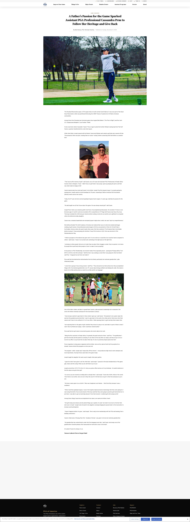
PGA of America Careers (119, 516)
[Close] (187, 519)
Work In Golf (116, 510)
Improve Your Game (59, 4)
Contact (98, 508)
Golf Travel (100, 1)
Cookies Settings (134, 519)
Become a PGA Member (118, 508)
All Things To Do (84, 513)
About (145, 4)
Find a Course (83, 510)
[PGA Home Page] (45, 4)
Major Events (89, 4)
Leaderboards (110, 1)
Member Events (103, 4)
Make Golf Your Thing (135, 513)
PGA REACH (133, 508)
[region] (95, 519)
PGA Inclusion (133, 510)
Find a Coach (83, 508)
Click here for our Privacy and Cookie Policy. (84, 519)
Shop (130, 1)
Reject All (145, 519)
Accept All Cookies (156, 519)
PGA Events (82, 516)
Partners (98, 516)
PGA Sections (116, 513)
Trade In (137, 1)
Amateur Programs (120, 4)
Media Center (99, 513)
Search (145, 1)
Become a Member (121, 1)
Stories (134, 4)
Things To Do (75, 4)
